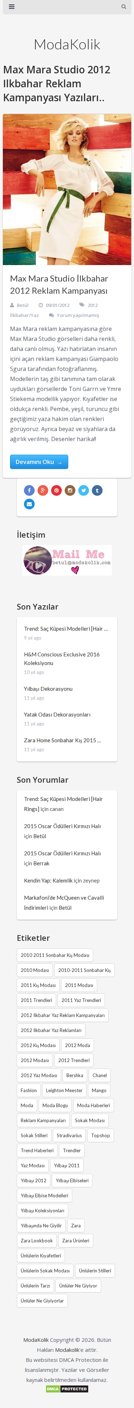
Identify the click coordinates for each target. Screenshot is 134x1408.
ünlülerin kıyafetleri (41, 1255)
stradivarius (69, 1135)
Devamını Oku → (39, 462)
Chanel (100, 1075)
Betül (23, 305)
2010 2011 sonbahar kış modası (55, 955)
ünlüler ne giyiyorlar (42, 1301)
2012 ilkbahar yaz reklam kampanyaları (63, 1015)
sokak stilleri (34, 1135)
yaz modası (33, 1165)
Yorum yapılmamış (78, 315)
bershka (74, 1075)
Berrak (41, 863)
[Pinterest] (56, 490)
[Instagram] (70, 490)
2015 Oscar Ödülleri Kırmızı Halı (62, 826)
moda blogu (55, 1105)
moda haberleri (93, 1105)
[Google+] (43, 490)
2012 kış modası (38, 1045)
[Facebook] (29, 490)
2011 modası (79, 985)
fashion (29, 1090)
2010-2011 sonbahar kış (84, 970)
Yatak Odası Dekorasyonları (57, 714)
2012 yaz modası (39, 1075)
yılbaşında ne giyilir (41, 1225)
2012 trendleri (74, 1060)
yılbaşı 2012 (33, 1180)
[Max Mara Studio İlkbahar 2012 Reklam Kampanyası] (67, 189)
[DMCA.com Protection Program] (67, 1391)
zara (76, 1225)
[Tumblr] (97, 490)
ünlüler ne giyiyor (78, 1286)
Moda (27, 1105)
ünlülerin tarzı (35, 1286)
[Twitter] (83, 490)
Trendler (72, 1150)
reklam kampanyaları (43, 1120)
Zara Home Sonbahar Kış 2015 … (62, 740)
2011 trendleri (36, 1000)
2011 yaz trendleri (81, 1000)
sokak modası (90, 1120)
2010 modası (35, 970)
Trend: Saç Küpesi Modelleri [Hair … (66, 628)
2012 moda (77, 1045)
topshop (100, 1135)
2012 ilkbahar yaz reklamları (51, 1030)
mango (99, 1090)
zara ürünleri (75, 1240)
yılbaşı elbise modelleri (44, 1195)
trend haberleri (37, 1150)
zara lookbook (37, 1240)
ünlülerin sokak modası (45, 1270)
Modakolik (67, 1349)
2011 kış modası (38, 985)
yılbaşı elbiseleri (72, 1180)
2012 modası (35, 1060)
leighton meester (64, 1090)
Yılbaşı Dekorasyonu (48, 688)
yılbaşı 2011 (67, 1165)
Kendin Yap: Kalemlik (48, 880)
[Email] (29, 504)
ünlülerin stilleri (95, 1270)
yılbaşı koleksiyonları (42, 1210)
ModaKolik (67, 44)
